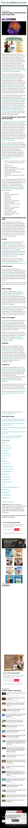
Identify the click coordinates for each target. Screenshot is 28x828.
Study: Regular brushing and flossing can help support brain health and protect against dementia (16, 780)
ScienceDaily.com (6, 476)
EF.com (3, 484)
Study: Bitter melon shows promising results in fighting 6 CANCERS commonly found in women (16, 796)
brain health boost (6, 507)
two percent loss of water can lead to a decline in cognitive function (13, 109)
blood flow (9, 506)
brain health (22, 506)
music (22, 509)
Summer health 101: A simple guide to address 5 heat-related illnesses (16, 791)
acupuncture (12, 504)
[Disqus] (14, 604)
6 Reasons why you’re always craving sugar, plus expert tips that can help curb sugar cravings (15, 704)
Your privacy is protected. (7, 533)
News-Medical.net (6, 456)
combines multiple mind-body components (12, 358)
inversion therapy (6, 509)
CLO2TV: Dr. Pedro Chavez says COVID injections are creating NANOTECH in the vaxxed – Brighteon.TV (16, 715)
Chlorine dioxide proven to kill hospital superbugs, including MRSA (14, 786)
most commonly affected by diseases (15, 314)
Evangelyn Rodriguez (12, 17)
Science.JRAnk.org (6, 445)
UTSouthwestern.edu (7, 471)
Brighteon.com (5, 497)
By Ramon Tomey (14, 797)
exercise (13, 507)
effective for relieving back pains (11, 273)
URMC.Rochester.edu (7, 448)
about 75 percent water (11, 106)
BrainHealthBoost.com (20, 388)
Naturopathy (21, 510)
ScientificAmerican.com (7, 469)
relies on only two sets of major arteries (16, 121)
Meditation (18, 509)
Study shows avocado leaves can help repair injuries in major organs (15, 756)
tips (8, 512)
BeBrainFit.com (5, 450)
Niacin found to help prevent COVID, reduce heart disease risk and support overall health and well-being (15, 761)
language (13, 509)
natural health (5, 510)
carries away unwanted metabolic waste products (14, 100)
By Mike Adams (13, 776)
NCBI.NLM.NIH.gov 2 (6, 495)
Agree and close (15, 820)
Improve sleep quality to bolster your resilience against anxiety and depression (15, 721)
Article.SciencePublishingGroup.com (10, 487)
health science (19, 507)
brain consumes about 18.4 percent (10, 78)
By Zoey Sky (13, 733)
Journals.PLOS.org (6, 479)
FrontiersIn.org (5, 489)
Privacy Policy (13, 817)
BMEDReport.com (6, 492)
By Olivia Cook (13, 706)
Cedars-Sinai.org (6, 463)
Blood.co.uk (4, 442)
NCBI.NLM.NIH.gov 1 (6, 482)
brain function (15, 506)
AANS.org (4, 458)
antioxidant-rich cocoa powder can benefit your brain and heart (13, 393)
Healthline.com (5, 474)
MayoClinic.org (5, 461)
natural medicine (13, 510)
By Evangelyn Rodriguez (15, 695)
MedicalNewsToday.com (7, 466)
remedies (4, 512)
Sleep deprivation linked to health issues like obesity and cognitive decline (15, 731)
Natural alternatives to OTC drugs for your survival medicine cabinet (15, 726)
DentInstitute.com (6, 453)
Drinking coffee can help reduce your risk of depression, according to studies (15, 710)
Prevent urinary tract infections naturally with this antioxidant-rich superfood (15, 736)
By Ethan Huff (13, 745)
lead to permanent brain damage (10, 144)
